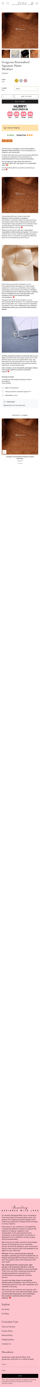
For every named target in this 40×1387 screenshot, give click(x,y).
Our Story (5, 1309)
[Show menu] (3, 3)
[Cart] (37, 3)
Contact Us (6, 1344)
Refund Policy (7, 1335)
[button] (7, 3)
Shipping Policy (8, 1340)
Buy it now (20, 101)
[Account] (32, 3)
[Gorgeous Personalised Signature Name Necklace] (20, 436)
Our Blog (5, 1314)
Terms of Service (8, 1327)
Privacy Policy (7, 1331)
